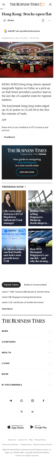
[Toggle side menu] (3, 4)
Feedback (9, 137)
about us (12, 440)
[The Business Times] (24, 4)
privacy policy (40, 440)
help (31, 440)
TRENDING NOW (13, 187)
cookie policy (26, 445)
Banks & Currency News (35, 284)
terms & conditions (10, 445)
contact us (22, 440)
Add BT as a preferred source (24, 31)
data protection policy (42, 445)
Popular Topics (11, 284)
